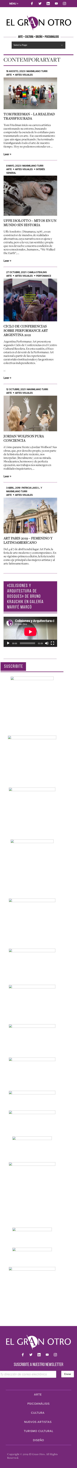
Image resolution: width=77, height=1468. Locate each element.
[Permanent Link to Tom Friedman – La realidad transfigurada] (30, 93)
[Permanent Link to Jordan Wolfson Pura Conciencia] (30, 413)
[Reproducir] (8, 643)
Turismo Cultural (38, 1431)
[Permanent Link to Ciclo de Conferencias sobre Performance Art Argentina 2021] (30, 300)
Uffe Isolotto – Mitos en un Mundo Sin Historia (30, 222)
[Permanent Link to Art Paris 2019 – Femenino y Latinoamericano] (30, 515)
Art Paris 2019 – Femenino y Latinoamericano (28, 540)
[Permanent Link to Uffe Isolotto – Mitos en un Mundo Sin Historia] (30, 196)
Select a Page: (20, 45)
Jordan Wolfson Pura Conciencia (24, 438)
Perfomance (43, 275)
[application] (30, 632)
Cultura (38, 1413)
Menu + (13, 3)
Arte (9, 74)
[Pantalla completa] (52, 643)
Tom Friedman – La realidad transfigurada (29, 116)
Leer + (7, 154)
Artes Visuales (24, 74)
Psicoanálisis (38, 1404)
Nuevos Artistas (38, 1422)
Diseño (38, 1440)
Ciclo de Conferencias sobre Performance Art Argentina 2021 (26, 330)
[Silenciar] (47, 643)
